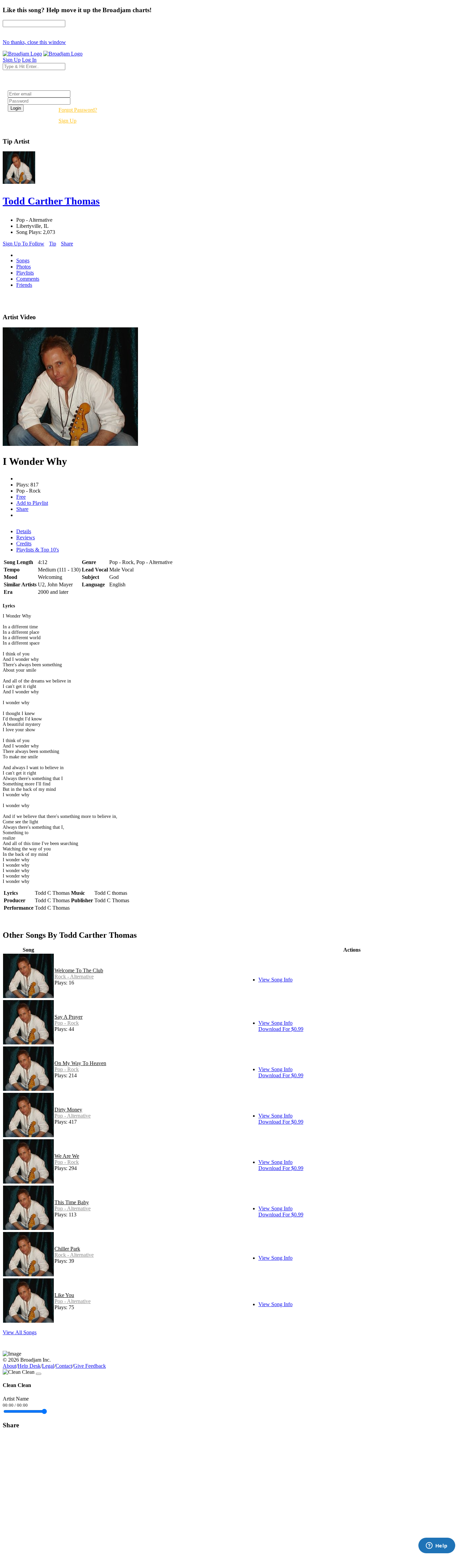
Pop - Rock (66, 1023)
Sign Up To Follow (23, 243)
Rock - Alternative (74, 976)
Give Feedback (89, 1366)
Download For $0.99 (280, 1029)
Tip (52, 243)
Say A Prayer (68, 1017)
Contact (63, 1366)
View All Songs (20, 1332)
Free (21, 497)
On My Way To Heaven (80, 1063)
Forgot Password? (78, 110)
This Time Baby (71, 1202)
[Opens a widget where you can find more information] (436, 1546)
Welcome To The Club (78, 970)
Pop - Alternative (72, 1116)
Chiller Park (67, 1249)
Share (67, 243)
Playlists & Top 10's (37, 550)
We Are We (66, 1156)
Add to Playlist (32, 503)
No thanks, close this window (34, 42)
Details (23, 531)
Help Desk (29, 1366)
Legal (48, 1366)
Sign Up (67, 121)
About (9, 1366)
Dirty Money (68, 1109)
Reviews (25, 537)
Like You (64, 1295)
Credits (23, 543)
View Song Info (275, 979)
